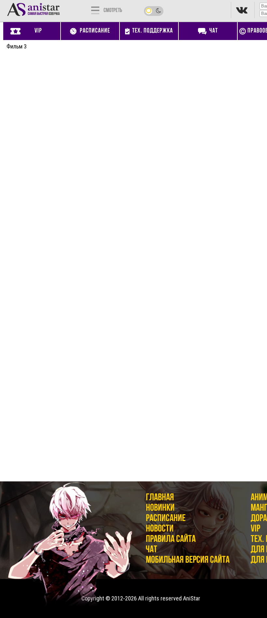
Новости (160, 529)
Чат (151, 550)
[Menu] (95, 10)
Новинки (160, 508)
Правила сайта (171, 539)
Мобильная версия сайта (188, 560)
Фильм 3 (17, 46)
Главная (160, 498)
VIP (255, 529)
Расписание (166, 519)
